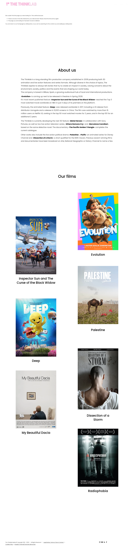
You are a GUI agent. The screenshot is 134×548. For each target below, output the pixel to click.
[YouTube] (102, 542)
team (127, 4)
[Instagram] (99, 542)
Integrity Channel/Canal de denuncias (25, 544)
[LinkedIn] (104, 542)
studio (121, 4)
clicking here (28, 24)
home (115, 4)
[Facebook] (106, 542)
